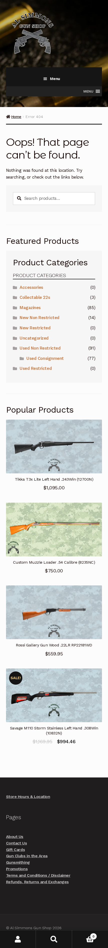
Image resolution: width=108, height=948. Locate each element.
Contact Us (16, 843)
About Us (14, 836)
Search (54, 939)
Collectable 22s (35, 297)
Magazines (30, 307)
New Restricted (35, 327)
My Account (18, 939)
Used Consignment (45, 358)
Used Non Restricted (40, 348)
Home (16, 117)
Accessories (31, 287)
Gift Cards (15, 849)
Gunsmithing (18, 862)
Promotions (17, 868)
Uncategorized (34, 338)
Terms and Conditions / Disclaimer (38, 875)
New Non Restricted (40, 317)
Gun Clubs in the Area (26, 855)
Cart (83, 934)
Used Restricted (36, 368)
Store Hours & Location (28, 796)
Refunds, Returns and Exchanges (37, 881)
